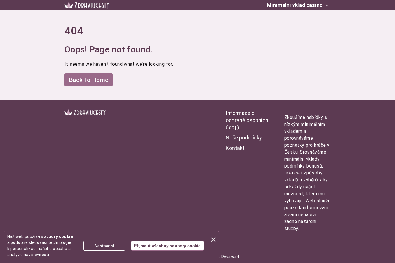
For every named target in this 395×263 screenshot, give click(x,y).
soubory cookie (57, 236)
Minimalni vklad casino (295, 5)
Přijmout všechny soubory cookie (167, 245)
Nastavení (104, 245)
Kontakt (235, 148)
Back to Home (88, 79)
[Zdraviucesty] (86, 5)
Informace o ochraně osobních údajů (247, 120)
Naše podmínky (244, 138)
